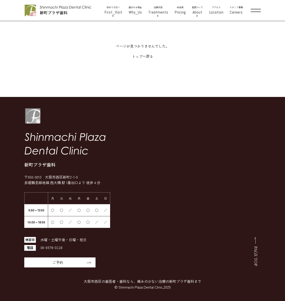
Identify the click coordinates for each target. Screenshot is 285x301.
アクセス (216, 10)
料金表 (180, 10)
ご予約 (57, 262)
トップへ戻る (142, 56)
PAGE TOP (255, 256)
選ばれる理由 (135, 10)
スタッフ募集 (236, 10)
